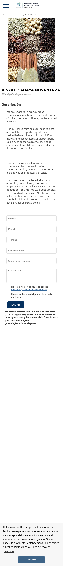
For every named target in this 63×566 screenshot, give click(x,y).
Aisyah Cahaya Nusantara (33, 15)
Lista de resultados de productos (12, 15)
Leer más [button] (9, 551)
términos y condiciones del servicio (29, 289)
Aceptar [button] (31, 559)
